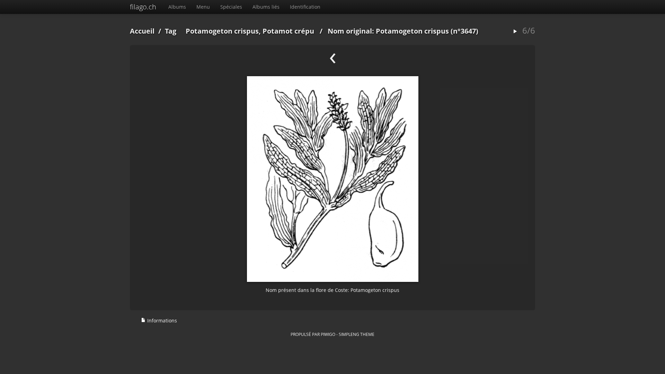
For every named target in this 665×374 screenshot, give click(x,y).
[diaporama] (515, 31)
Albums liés (266, 6)
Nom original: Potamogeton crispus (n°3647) (403, 31)
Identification (305, 6)
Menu (203, 6)
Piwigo (328, 334)
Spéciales (231, 6)
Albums (177, 6)
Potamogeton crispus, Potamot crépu (250, 31)
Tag (170, 31)
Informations (161, 320)
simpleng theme (356, 334)
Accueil (142, 31)
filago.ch (143, 6)
